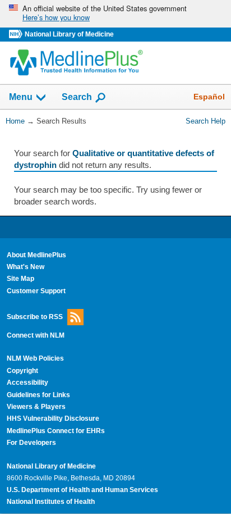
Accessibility (27, 382)
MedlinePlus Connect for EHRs (56, 431)
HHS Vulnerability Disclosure (53, 418)
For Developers (31, 443)
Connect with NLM (35, 335)
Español (209, 96)
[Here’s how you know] (115, 14)
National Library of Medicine (69, 34)
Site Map (20, 279)
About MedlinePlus (36, 255)
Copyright (22, 371)
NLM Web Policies (35, 358)
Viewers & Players (36, 407)
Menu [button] (21, 97)
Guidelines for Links (38, 395)
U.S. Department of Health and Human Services (82, 490)
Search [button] (77, 97)
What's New (25, 267)
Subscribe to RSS (35, 317)
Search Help (205, 121)
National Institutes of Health (51, 502)
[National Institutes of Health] (17, 34)
